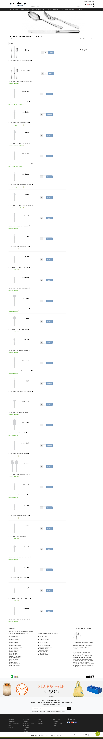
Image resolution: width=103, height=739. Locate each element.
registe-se (25, 721)
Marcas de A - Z (41, 723)
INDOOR (33, 6)
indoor (39, 719)
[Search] (93, 6)
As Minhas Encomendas (28, 723)
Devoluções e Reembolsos (14, 723)
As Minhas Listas (26, 725)
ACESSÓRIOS (49, 9)
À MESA (22, 9)
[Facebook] (68, 719)
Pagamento (11, 719)
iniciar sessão (87, 1)
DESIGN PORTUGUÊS (63, 9)
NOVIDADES (71, 9)
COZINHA (27, 9)
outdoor (40, 721)
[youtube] (71, 719)
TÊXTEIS (43, 9)
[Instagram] (74, 719)
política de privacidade (56, 735)
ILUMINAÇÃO (17, 9)
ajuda (93, 1)
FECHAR (85, 734)
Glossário (55, 725)
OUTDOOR (40, 6)
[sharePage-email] (93, 677)
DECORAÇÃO (32, 9)
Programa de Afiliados (57, 723)
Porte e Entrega (12, 721)
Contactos (11, 727)
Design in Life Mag (57, 719)
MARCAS (12, 9)
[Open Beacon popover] (97, 733)
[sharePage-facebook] (87, 677)
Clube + (10, 725)
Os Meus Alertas (26, 727)
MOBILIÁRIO (38, 9)
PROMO (76, 9)
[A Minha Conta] (85, 4)
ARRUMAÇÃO (55, 9)
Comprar (11, 43)
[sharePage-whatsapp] (91, 677)
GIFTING (80, 9)
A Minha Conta (27, 717)
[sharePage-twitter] (89, 677)
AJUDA (10, 717)
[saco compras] (93, 4)
